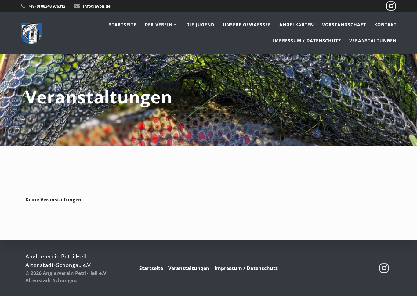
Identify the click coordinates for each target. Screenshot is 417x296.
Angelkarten (296, 24)
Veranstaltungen (373, 40)
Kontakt (385, 24)
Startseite (122, 24)
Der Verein (158, 24)
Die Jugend (200, 24)
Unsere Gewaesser (247, 24)
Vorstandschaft (344, 24)
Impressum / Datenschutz (307, 40)
